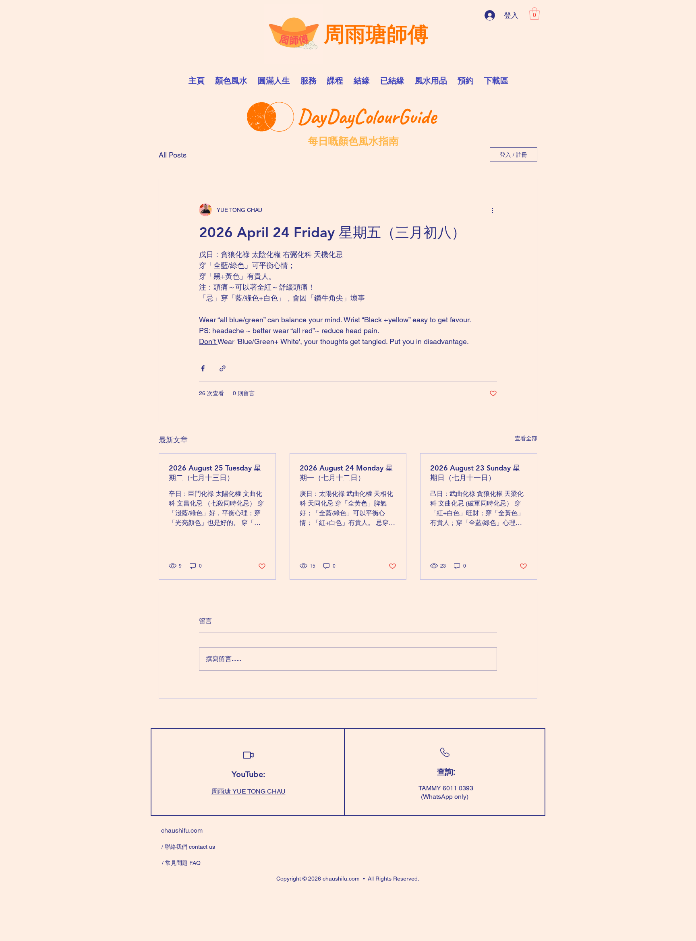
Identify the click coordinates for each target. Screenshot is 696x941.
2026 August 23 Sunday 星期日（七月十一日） (475, 472)
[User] (248, 755)
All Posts (172, 155)
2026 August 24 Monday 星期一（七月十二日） (346, 472)
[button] (534, 13)
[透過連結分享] (222, 368)
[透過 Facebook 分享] (203, 368)
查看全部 (526, 438)
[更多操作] (492, 210)
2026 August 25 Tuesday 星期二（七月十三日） (215, 472)
